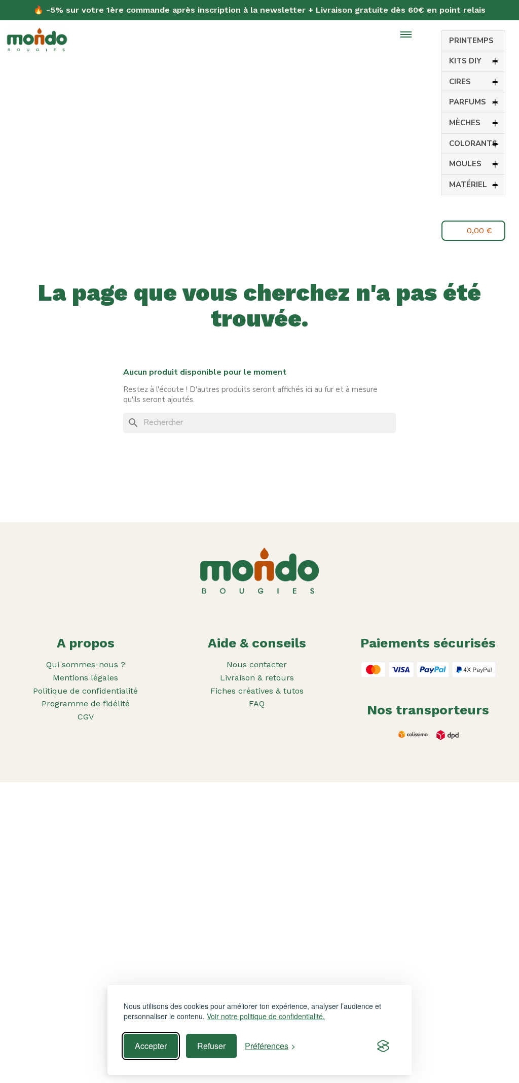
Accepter (151, 1046)
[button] (466, 209)
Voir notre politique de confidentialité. (266, 1016)
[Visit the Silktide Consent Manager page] (383, 1046)
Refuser (211, 1046)
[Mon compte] (490, 208)
